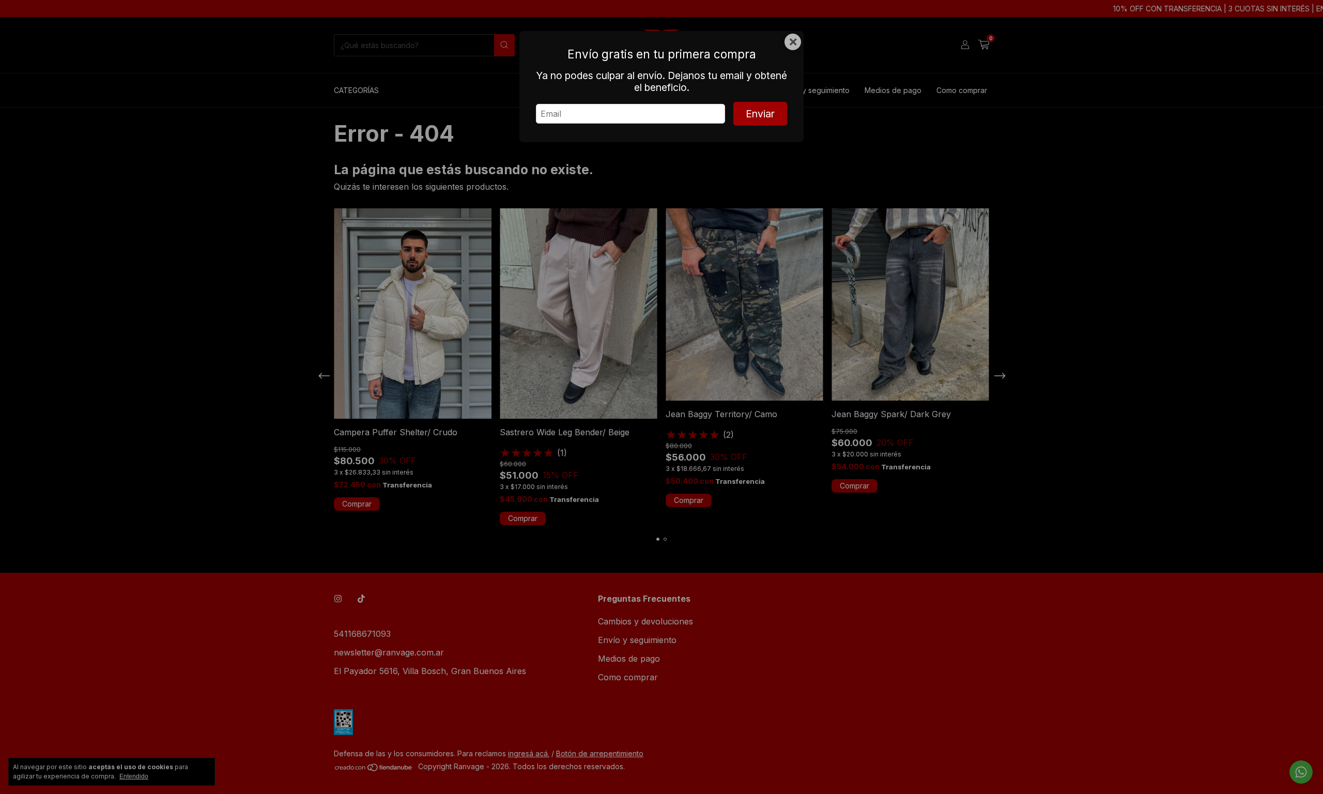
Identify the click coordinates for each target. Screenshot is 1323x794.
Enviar (760, 114)
